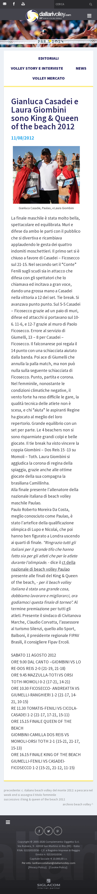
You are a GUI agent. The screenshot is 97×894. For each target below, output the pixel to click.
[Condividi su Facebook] (39, 831)
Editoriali (48, 58)
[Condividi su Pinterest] (57, 831)
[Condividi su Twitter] (48, 831)
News (81, 68)
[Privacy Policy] (37, 867)
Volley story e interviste (37, 68)
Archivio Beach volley (77, 804)
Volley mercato (48, 78)
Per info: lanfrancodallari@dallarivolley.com (48, 863)
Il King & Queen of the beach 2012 (43, 799)
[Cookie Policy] (58, 867)
